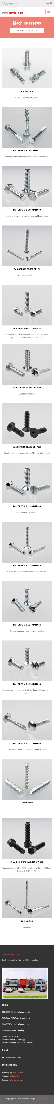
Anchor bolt (27, 91)
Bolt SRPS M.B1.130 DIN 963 (27, 506)
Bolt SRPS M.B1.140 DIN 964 (27, 625)
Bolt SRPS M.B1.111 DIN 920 (27, 328)
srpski (49, 3)
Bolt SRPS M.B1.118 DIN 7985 (27, 388)
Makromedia (43, 1099)
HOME (22, 31)
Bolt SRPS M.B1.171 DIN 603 (27, 743)
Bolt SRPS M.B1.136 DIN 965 (27, 565)
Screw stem (27, 802)
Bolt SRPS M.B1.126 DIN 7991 (27, 447)
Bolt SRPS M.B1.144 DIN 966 (27, 684)
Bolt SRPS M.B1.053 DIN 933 (27, 210)
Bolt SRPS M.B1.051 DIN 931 (27, 150)
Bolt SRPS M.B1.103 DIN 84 (27, 269)
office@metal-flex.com (13, 1057)
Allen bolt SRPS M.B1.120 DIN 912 (27, 862)
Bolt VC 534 (27, 921)
